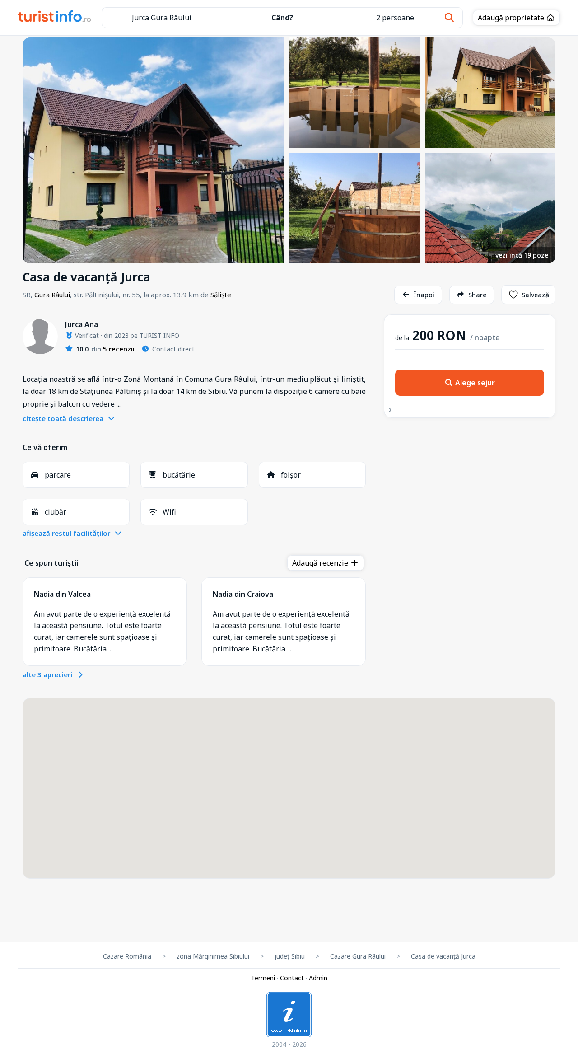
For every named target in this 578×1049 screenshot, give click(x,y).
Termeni (263, 978)
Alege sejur (474, 383)
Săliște (220, 294)
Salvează (535, 294)
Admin (318, 978)
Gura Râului (52, 294)
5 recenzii (119, 348)
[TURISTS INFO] (55, 17)
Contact (292, 978)
